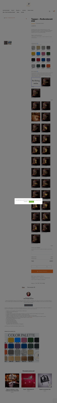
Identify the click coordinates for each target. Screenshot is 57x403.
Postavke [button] (25, 201)
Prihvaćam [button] (31, 201)
